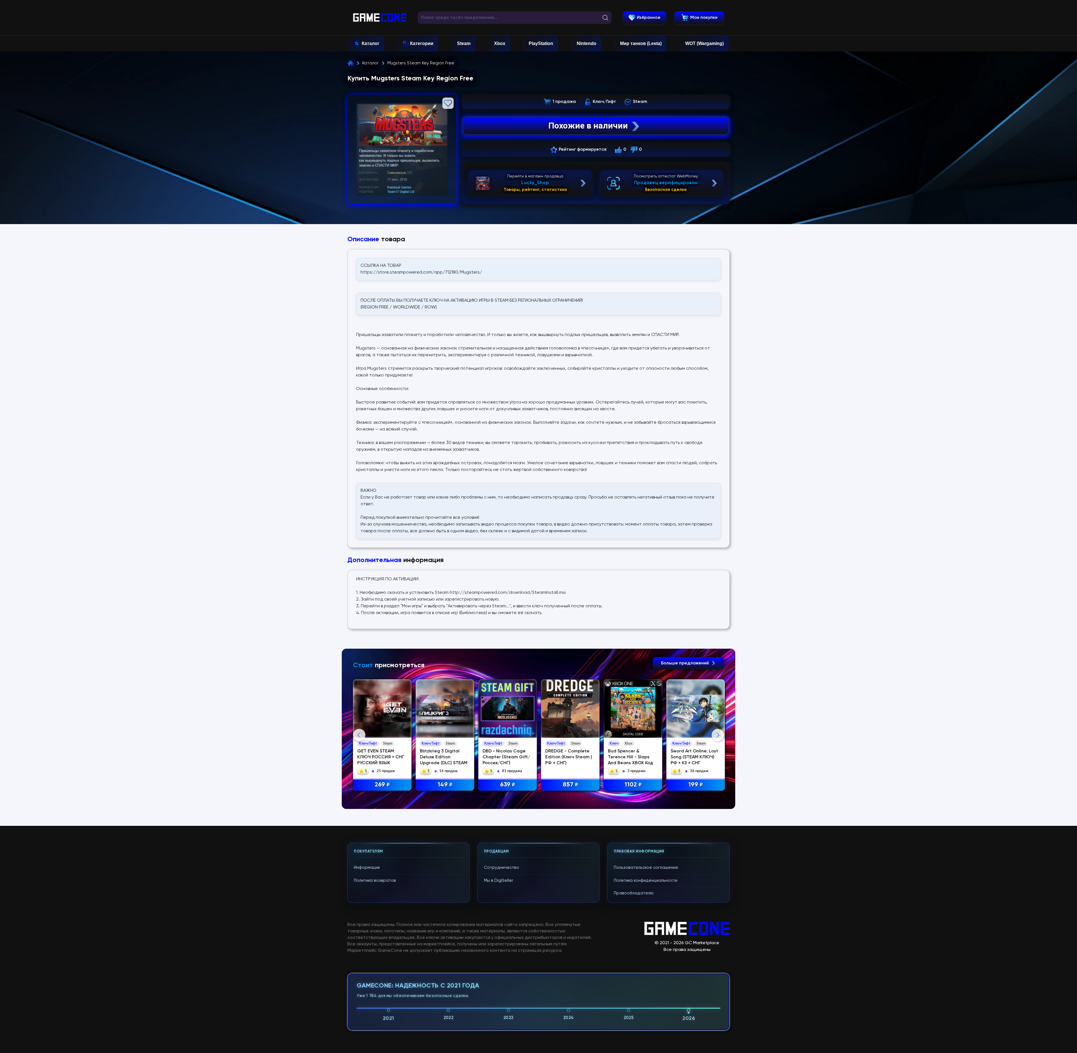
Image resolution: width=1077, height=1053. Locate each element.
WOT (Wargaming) (704, 43)
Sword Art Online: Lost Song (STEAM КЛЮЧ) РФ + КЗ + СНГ (694, 757)
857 (570, 785)
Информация (367, 867)
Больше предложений (685, 663)
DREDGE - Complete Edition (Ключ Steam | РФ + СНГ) (568, 757)
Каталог (370, 43)
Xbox (499, 43)
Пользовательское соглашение (646, 867)
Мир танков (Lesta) (641, 43)
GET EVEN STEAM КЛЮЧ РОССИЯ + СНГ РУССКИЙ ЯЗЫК (380, 757)
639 (507, 785)
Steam (463, 43)
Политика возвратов (375, 880)
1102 (633, 785)
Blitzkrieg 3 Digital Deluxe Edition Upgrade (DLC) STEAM (443, 757)
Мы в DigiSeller (498, 880)
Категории (421, 43)
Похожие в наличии (588, 125)
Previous (359, 735)
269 (382, 785)
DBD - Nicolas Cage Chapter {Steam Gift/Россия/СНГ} (506, 757)
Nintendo (586, 43)
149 (445, 785)
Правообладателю (634, 893)
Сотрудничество (501, 867)
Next (718, 735)
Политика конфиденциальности (645, 880)
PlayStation (541, 43)
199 (695, 785)
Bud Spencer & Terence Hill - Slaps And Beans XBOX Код (630, 757)
